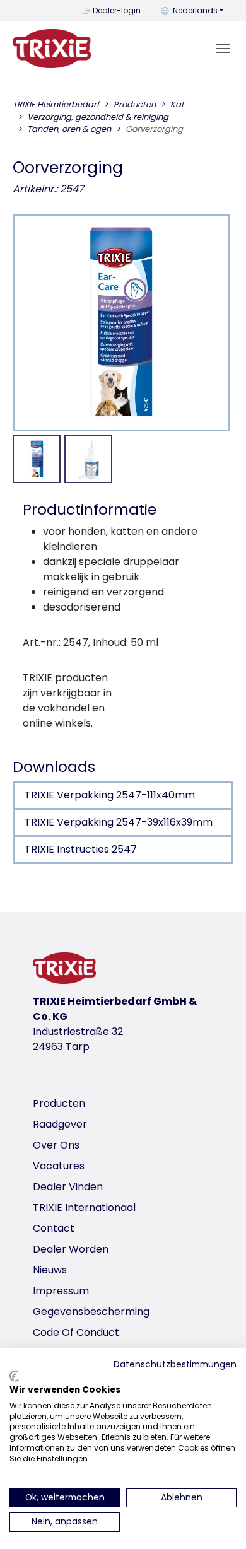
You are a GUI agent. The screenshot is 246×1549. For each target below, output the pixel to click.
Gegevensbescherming (91, 1311)
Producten (59, 1103)
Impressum (61, 1290)
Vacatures (59, 1166)
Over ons (56, 1145)
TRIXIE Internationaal (84, 1207)
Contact (53, 1228)
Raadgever (60, 1124)
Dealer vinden (68, 1186)
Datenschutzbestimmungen (175, 1365)
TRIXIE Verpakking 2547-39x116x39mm (119, 822)
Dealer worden (70, 1249)
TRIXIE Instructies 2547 (81, 849)
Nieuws (50, 1270)
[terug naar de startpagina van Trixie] (52, 48)
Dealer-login (117, 10)
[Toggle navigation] (222, 48)
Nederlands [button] (195, 10)
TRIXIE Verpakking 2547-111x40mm (110, 795)
